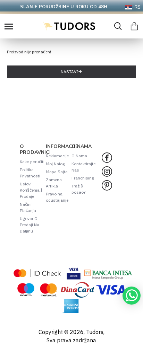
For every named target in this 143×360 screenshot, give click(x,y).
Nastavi (69, 71)
